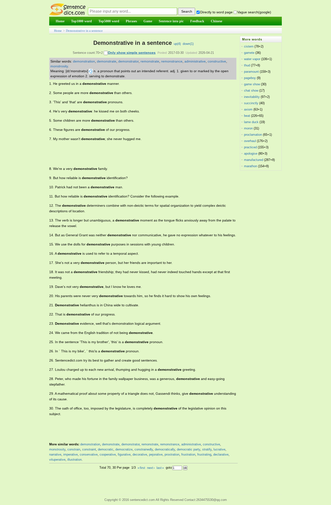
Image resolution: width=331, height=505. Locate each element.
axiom (248, 109)
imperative (70, 454)
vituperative (57, 459)
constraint (89, 449)
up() (177, 44)
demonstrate (106, 61)
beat (247, 116)
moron (248, 128)
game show (252, 84)
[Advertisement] (137, 154)
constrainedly (143, 449)
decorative (140, 454)
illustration (74, 459)
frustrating (204, 454)
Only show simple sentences (132, 53)
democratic (105, 449)
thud (247, 65)
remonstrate (150, 61)
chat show (251, 90)
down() (188, 44)
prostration (172, 454)
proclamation (253, 134)
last (160, 468)
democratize (124, 449)
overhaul (250, 141)
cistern (248, 46)
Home (58, 30)
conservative (89, 454)
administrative (195, 61)
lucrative (219, 449)
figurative (124, 454)
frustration (188, 454)
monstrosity (59, 66)
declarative (221, 454)
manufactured (253, 160)
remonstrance (171, 61)
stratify (207, 449)
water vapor (252, 59)
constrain (73, 449)
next (151, 468)
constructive (217, 61)
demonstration (84, 61)
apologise (250, 153)
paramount (251, 71)
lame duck (251, 122)
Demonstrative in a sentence (84, 30)
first (141, 468)
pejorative (156, 454)
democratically (165, 449)
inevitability (252, 97)
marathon (250, 166)
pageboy (250, 78)
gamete (249, 53)
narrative (55, 454)
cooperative (108, 454)
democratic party (188, 449)
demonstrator (128, 61)
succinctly (251, 103)
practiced (250, 147)
